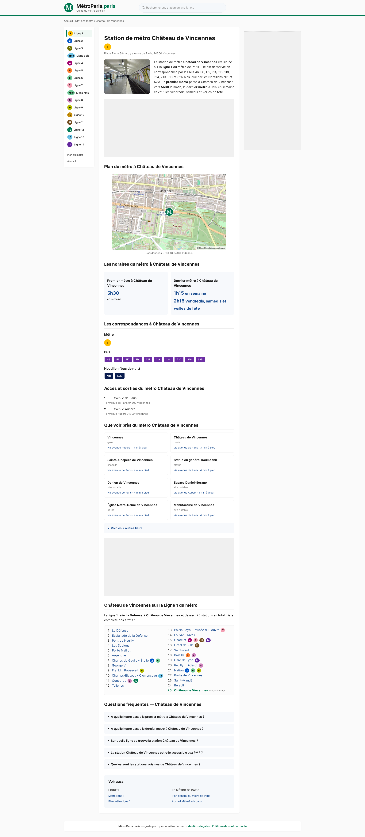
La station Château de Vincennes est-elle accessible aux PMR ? (157, 752)
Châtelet (180, 640)
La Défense (120, 630)
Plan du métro (75, 154)
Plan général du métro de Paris (191, 795)
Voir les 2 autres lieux (126, 528)
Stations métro (84, 20)
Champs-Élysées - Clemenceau (134, 675)
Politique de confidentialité (229, 826)
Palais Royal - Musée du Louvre (196, 630)
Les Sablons (120, 645)
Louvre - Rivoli (184, 635)
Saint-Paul (181, 650)
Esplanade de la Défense (130, 635)
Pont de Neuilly (123, 640)
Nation (179, 670)
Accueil (68, 20)
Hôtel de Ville (184, 645)
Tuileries (118, 685)
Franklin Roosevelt (125, 670)
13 (160, 675)
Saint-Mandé (183, 680)
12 (136, 680)
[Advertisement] (169, 128)
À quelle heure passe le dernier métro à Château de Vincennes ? (157, 728)
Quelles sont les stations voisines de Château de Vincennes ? (155, 764)
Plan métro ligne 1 (119, 801)
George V (119, 665)
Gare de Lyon (183, 660)
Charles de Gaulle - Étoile (130, 660)
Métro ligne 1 (116, 795)
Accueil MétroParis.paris (187, 801)
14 (208, 640)
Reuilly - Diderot (186, 665)
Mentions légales (198, 826)
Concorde (119, 680)
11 (202, 640)
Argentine (119, 655)
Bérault (179, 685)
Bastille (179, 655)
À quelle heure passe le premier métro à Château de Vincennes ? (157, 717)
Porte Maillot (121, 650)
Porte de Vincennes (188, 675)
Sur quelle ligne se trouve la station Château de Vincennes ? (154, 740)
